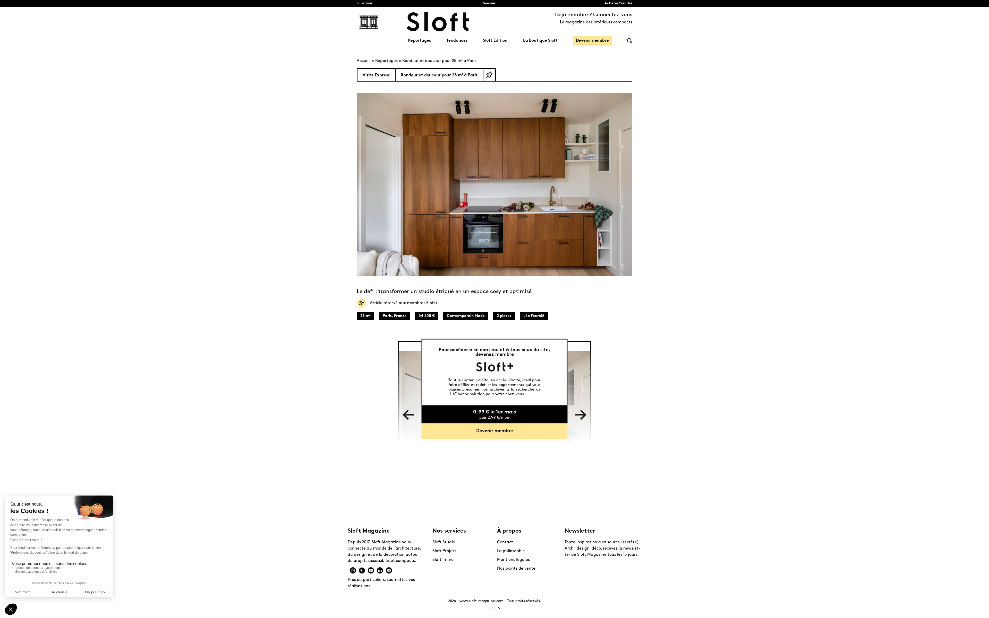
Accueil (364, 61)
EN (498, 608)
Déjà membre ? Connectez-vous (593, 14)
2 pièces (504, 316)
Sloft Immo (443, 560)
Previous (408, 415)
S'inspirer (365, 3)
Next (580, 415)
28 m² (365, 316)
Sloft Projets (444, 551)
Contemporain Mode (466, 316)
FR (491, 608)
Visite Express (376, 75)
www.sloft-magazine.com (481, 601)
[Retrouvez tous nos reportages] (369, 21)
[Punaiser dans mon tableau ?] (489, 75)
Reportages (419, 41)
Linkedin (380, 570)
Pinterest (362, 570)
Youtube (371, 570)
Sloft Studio (443, 542)
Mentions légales (513, 560)
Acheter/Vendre (618, 3)
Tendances (456, 41)
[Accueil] (438, 21)
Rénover (489, 3)
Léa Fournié (533, 316)
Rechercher (629, 40)
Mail (389, 570)
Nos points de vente (516, 569)
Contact (505, 542)
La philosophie (511, 551)
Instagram (353, 570)
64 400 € (427, 316)
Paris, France (394, 316)
